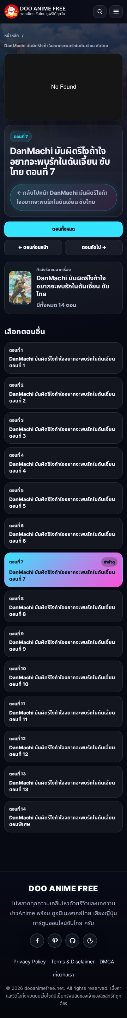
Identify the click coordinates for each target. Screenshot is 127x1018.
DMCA (106, 961)
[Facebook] (37, 940)
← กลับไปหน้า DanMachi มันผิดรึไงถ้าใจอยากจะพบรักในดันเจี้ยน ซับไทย (62, 197)
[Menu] (116, 11)
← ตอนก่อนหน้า (33, 247)
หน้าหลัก (11, 35)
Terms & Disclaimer (73, 961)
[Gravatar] (90, 940)
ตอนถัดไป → (94, 247)
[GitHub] (72, 940)
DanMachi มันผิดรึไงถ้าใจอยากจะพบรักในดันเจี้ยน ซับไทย (56, 45)
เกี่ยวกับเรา (63, 975)
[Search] (100, 11)
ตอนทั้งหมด (63, 229)
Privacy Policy (29, 961)
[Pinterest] (55, 940)
